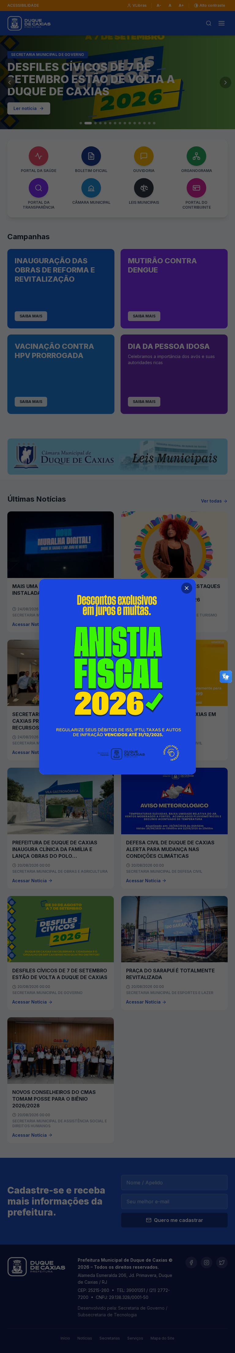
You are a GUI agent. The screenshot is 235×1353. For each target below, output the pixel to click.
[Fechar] (186, 588)
